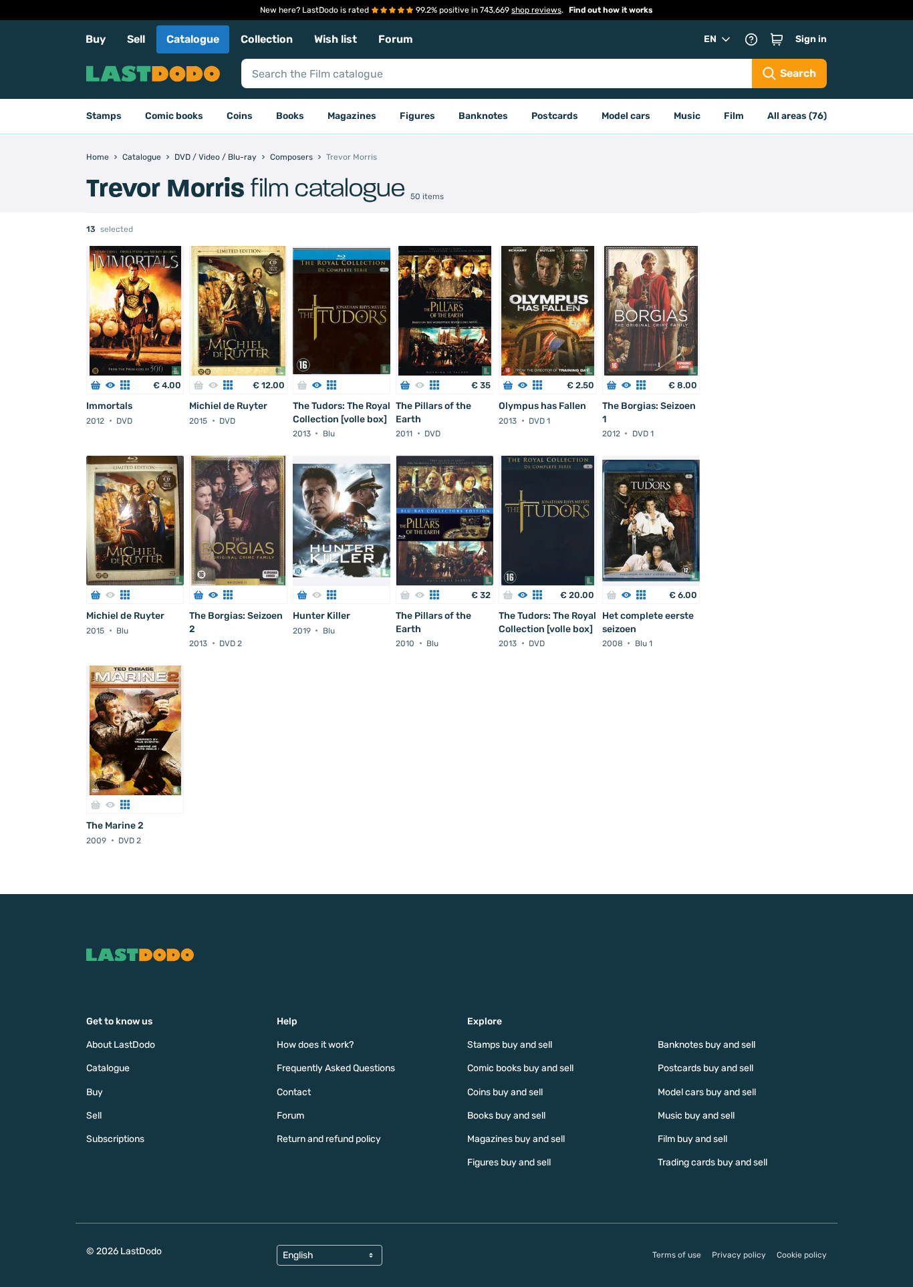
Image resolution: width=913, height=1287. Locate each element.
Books (290, 116)
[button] (777, 39)
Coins (240, 116)
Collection (267, 39)
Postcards (554, 116)
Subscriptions (115, 1139)
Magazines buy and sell (516, 1139)
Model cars (626, 116)
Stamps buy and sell (509, 1044)
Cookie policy (802, 1255)
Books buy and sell (506, 1115)
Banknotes (483, 116)
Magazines (352, 116)
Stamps (104, 116)
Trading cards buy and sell (712, 1162)
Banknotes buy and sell (706, 1044)
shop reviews (536, 10)
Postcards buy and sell (705, 1068)
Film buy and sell (692, 1139)
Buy (96, 39)
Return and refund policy (329, 1139)
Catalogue (192, 39)
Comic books (174, 116)
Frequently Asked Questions (336, 1068)
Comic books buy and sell (520, 1068)
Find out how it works (611, 10)
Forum (395, 39)
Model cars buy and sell (707, 1092)
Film (734, 116)
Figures (417, 116)
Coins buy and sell (505, 1092)
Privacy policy (739, 1255)
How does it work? (315, 1044)
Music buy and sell (696, 1115)
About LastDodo (120, 1044)
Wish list (335, 39)
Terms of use (676, 1255)
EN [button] (710, 39)
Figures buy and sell (509, 1162)
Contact (294, 1092)
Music (687, 116)
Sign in (811, 39)
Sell (136, 39)
